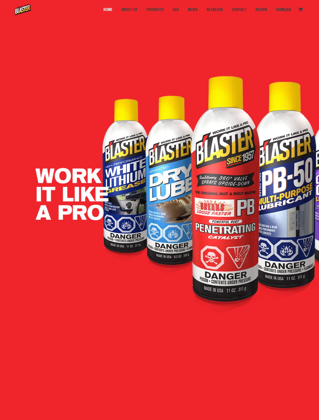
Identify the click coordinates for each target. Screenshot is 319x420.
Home (107, 9)
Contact (239, 9)
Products (155, 9)
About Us (129, 9)
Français (283, 9)
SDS (176, 9)
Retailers (215, 9)
